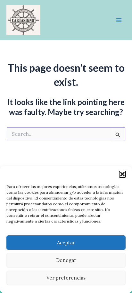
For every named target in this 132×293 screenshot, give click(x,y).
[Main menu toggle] (119, 20)
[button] (122, 174)
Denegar (66, 260)
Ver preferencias (66, 278)
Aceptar (66, 243)
